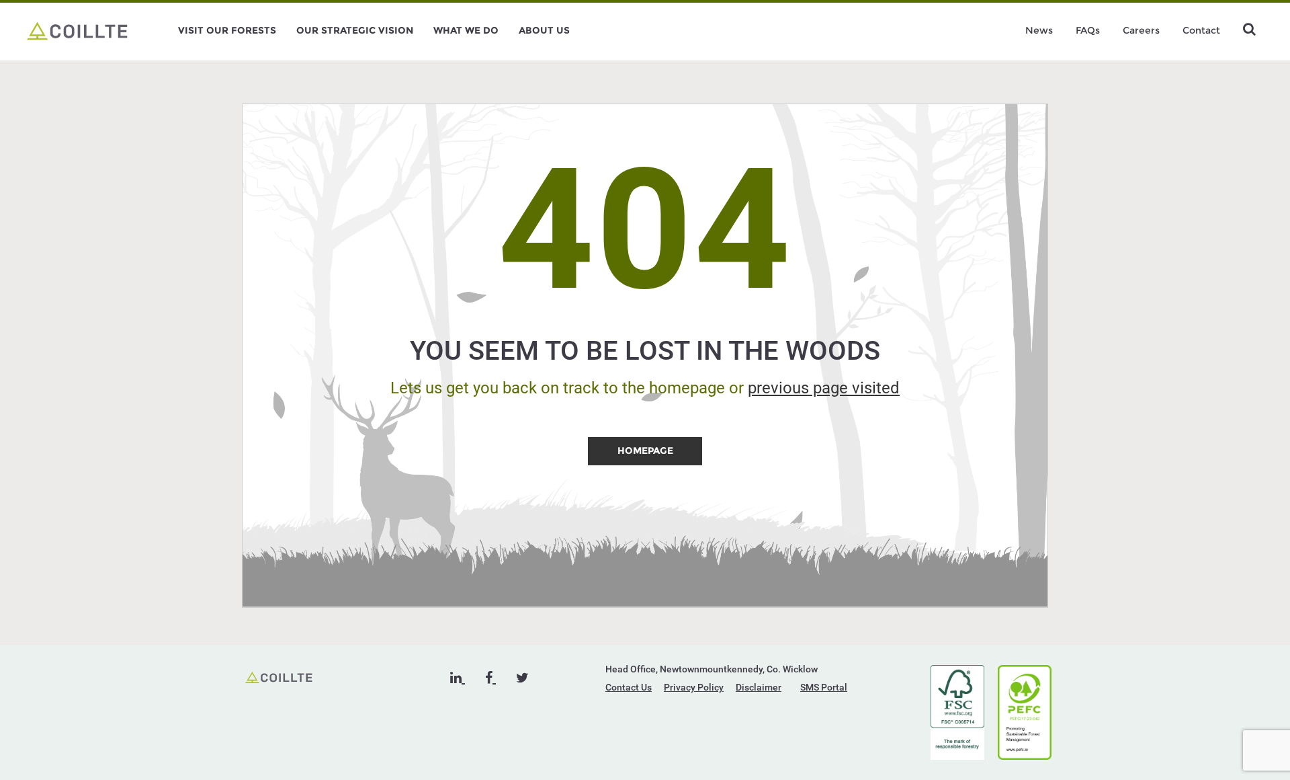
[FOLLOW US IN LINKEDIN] (457, 678)
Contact (1201, 30)
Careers (1141, 30)
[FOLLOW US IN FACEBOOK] (490, 678)
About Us (544, 30)
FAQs (1088, 30)
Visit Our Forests (227, 30)
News (1039, 30)
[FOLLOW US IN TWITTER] (522, 678)
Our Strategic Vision (354, 30)
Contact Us (628, 687)
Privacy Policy (694, 687)
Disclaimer (758, 687)
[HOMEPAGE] (645, 462)
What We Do (466, 30)
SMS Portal (823, 687)
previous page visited (824, 388)
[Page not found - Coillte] (77, 30)
